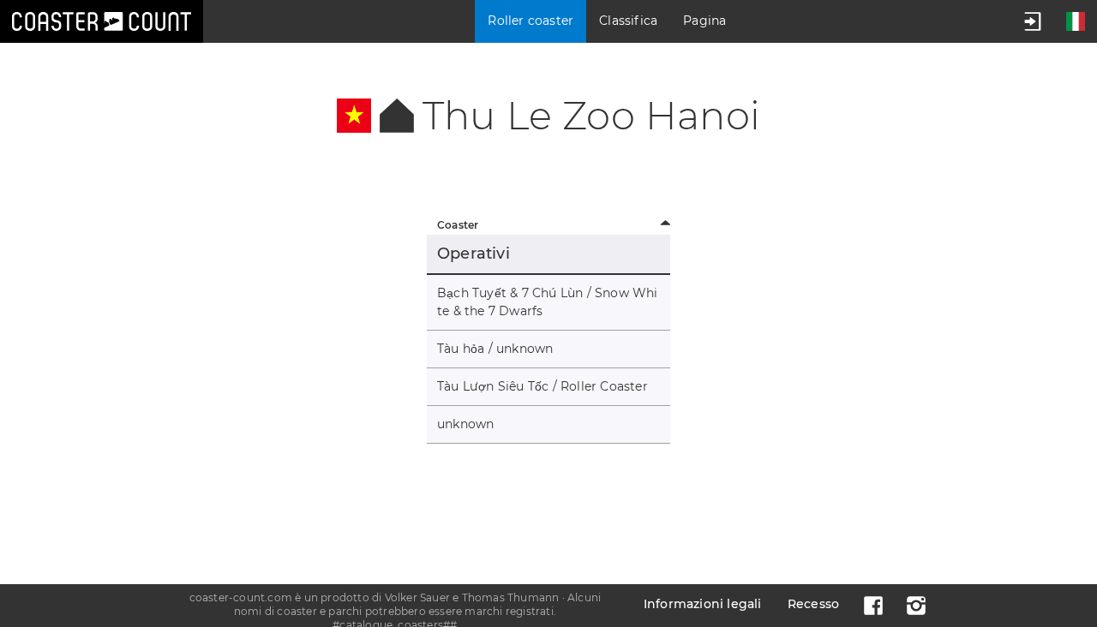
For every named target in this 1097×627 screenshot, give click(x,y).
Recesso (813, 604)
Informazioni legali (703, 604)
